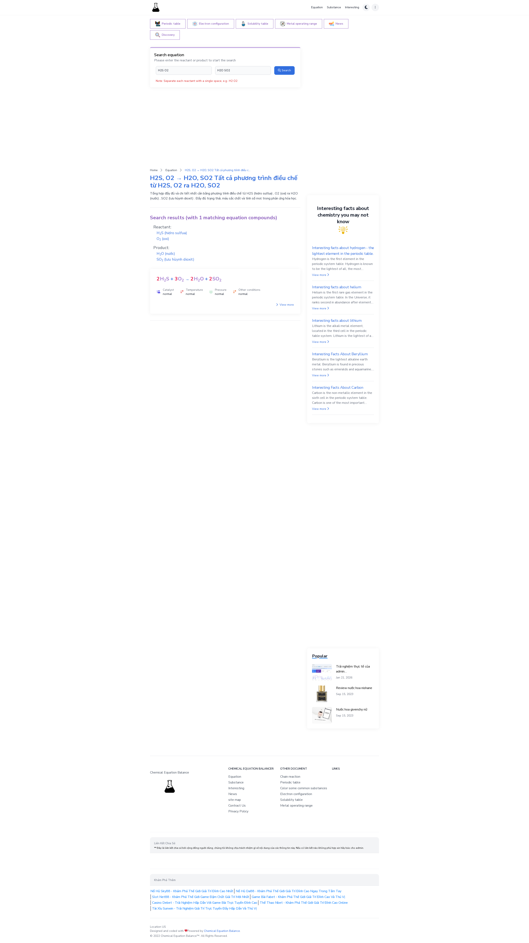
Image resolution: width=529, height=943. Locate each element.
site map (234, 800)
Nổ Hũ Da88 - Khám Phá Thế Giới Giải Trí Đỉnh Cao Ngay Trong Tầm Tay (288, 891)
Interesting (352, 7)
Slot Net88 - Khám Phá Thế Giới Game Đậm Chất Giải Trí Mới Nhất (200, 897)
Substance (334, 7)
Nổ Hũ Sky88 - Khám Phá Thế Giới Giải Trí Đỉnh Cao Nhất (191, 891)
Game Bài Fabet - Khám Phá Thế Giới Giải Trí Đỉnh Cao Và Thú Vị (298, 897)
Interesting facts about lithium (336, 320)
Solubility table (291, 800)
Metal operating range (296, 805)
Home (154, 170)
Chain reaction (290, 776)
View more (286, 305)
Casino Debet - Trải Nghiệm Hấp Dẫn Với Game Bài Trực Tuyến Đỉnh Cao (204, 902)
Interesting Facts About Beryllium (340, 354)
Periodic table (290, 782)
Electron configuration (296, 794)
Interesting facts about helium (336, 287)
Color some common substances (303, 788)
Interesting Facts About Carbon (337, 387)
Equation (317, 7)
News (232, 794)
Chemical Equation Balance (222, 931)
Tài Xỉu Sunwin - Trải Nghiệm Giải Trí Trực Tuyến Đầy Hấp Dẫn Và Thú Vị (204, 908)
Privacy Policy (238, 811)
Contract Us (237, 805)
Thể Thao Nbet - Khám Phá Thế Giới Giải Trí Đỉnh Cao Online (304, 902)
